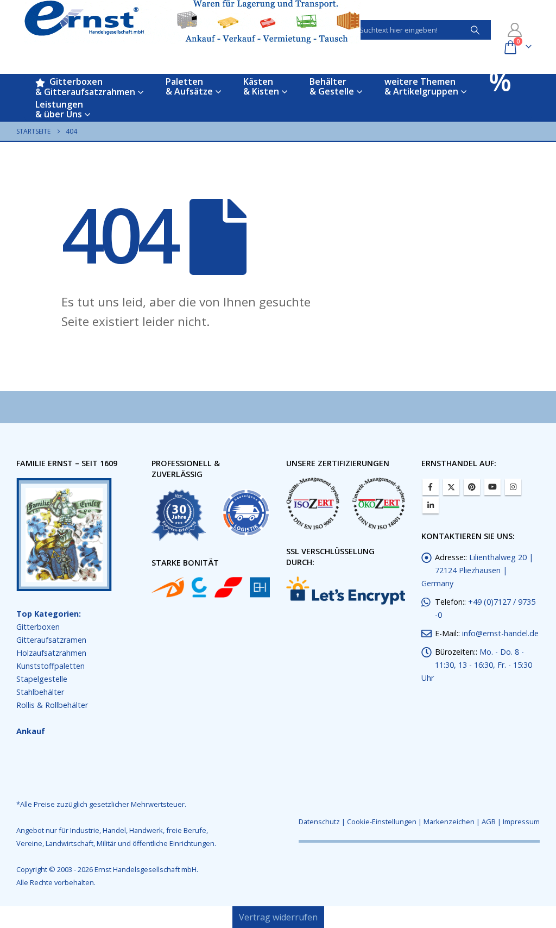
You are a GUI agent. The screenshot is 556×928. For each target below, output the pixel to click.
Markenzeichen (449, 821)
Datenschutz (319, 821)
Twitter (451, 487)
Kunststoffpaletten (50, 666)
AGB (489, 821)
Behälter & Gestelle (331, 86)
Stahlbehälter (40, 692)
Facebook (430, 487)
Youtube (492, 487)
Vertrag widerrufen (278, 917)
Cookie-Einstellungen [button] (381, 821)
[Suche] (475, 30)
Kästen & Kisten (261, 86)
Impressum (521, 821)
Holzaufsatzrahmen (51, 653)
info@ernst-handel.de (500, 633)
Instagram (513, 487)
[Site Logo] (192, 21)
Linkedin (430, 505)
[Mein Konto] (515, 30)
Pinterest (472, 487)
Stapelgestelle (41, 679)
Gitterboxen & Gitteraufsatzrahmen (85, 87)
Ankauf (30, 731)
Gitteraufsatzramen (51, 640)
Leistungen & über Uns (59, 109)
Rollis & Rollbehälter (52, 705)
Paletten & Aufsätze (189, 86)
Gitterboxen (38, 627)
